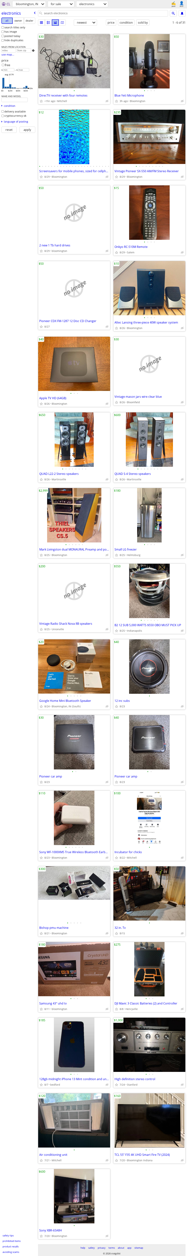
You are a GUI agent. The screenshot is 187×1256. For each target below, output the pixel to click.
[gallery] (55, 22)
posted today (12, 36)
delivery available (15, 111)
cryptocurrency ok (15, 115)
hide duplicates (13, 40)
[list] (41, 22)
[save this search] (182, 13)
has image (10, 31)
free (7, 65)
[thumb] (48, 22)
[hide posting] (107, 101)
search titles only (14, 27)
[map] (62, 22)
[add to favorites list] (41, 101)
